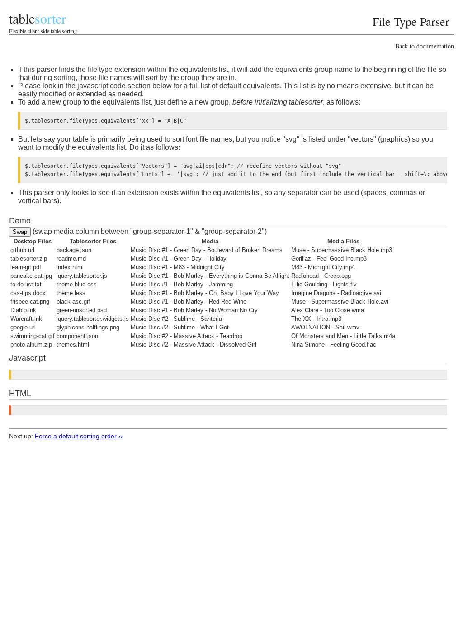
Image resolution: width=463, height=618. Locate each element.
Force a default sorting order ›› (79, 436)
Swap (20, 231)
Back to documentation (424, 46)
